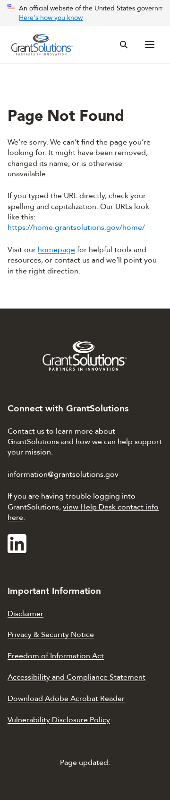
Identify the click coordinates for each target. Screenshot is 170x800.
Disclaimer (25, 614)
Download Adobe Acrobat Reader (66, 698)
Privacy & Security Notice (51, 634)
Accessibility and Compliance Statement (76, 677)
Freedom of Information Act (56, 656)
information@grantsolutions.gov (63, 474)
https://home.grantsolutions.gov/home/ (76, 227)
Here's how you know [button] (51, 17)
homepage (56, 250)
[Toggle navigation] (150, 45)
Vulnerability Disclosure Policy (59, 720)
